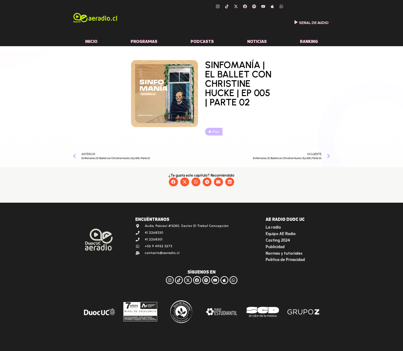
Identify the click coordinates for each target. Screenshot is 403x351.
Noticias (257, 41)
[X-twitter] (236, 6)
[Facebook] (245, 6)
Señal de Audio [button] (314, 22)
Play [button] (215, 131)
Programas (144, 41)
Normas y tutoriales (284, 253)
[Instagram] (218, 6)
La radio (273, 226)
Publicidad (275, 246)
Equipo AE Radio (281, 233)
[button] (173, 181)
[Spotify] (254, 6)
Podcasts (202, 41)
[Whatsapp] (281, 6)
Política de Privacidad (285, 259)
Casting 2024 (278, 240)
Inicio (91, 41)
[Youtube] (263, 6)
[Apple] (272, 6)
